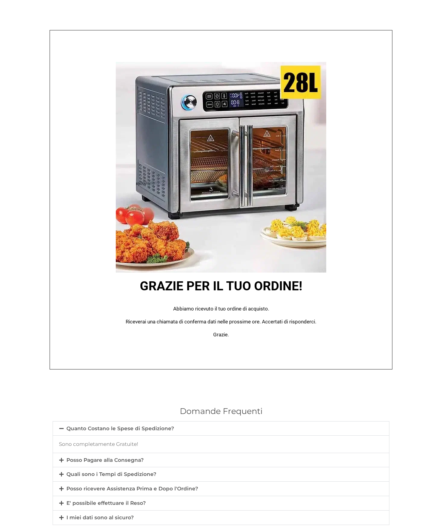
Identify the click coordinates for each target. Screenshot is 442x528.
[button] (221, 428)
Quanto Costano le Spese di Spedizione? (120, 428)
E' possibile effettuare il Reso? (106, 503)
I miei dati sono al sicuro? (100, 517)
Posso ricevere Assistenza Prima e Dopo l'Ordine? (132, 489)
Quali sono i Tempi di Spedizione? (111, 474)
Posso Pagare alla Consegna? (105, 460)
